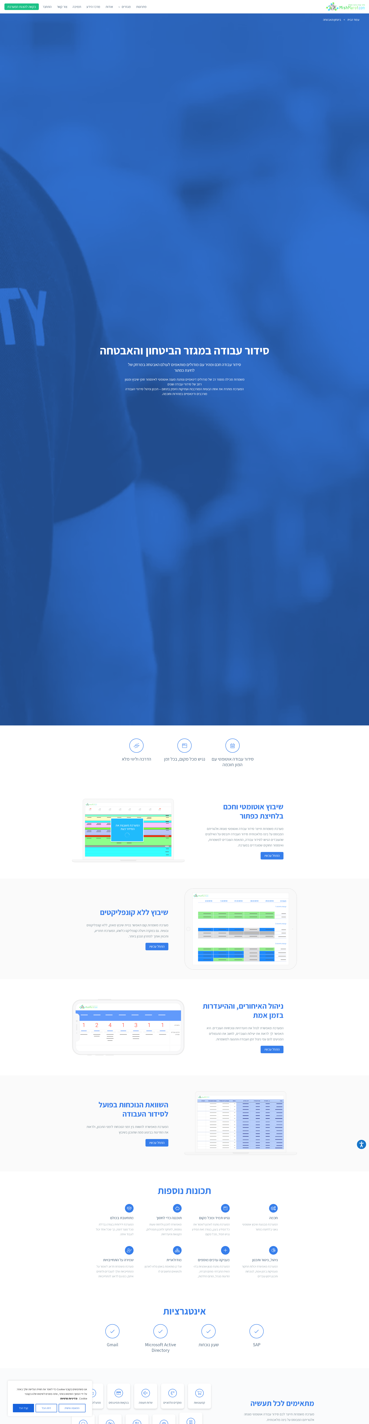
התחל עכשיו (272, 855)
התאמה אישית (72, 1408)
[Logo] (345, 7)
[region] (50, 1398)
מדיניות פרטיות (68, 1398)
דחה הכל (46, 1408)
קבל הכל (23, 1408)
